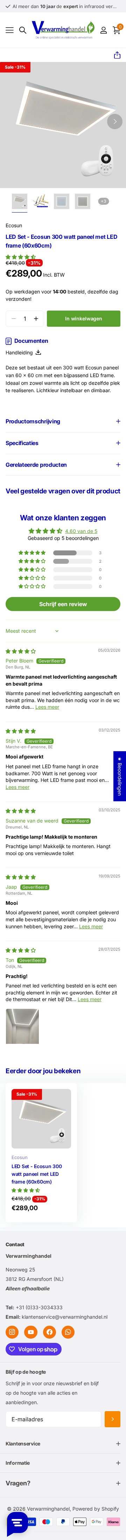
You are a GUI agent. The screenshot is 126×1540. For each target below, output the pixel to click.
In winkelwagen (83, 318)
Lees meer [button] (47, 707)
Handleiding (21, 352)
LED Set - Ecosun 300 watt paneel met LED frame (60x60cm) (37, 1173)
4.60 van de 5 (81, 531)
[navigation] (19, 201)
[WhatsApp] (68, 1332)
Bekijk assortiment (10, 30)
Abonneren (112, 1419)
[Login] (103, 30)
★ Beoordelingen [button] (120, 776)
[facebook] (49, 1332)
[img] (21, 651)
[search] (22, 30)
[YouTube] (30, 1332)
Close (63, 1443)
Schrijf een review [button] (63, 604)
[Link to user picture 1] (22, 1025)
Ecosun (14, 225)
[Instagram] (12, 1332)
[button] (114, 55)
